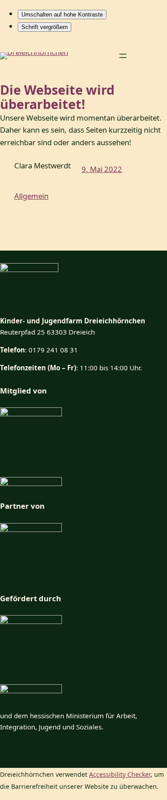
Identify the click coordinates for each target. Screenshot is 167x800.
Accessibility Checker (120, 774)
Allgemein (31, 196)
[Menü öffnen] (123, 55)
